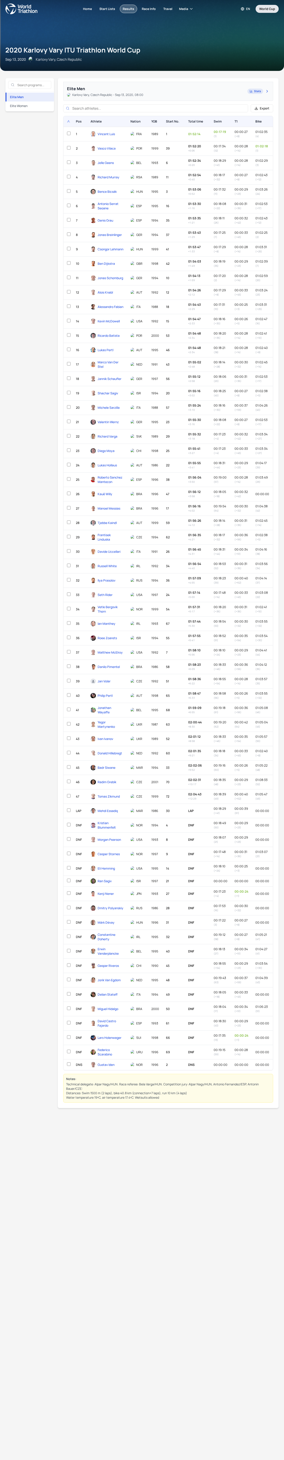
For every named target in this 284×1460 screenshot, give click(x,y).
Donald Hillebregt (110, 753)
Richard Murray (108, 177)
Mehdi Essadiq (108, 811)
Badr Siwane (106, 767)
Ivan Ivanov (105, 739)
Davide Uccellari (109, 551)
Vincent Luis (106, 134)
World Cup (267, 9)
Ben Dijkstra (106, 263)
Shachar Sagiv (108, 393)
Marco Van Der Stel (108, 364)
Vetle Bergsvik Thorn (108, 609)
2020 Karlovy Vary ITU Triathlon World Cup (72, 50)
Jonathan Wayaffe (104, 710)
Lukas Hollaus (107, 465)
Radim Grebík (107, 782)
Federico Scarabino (105, 1052)
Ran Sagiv (105, 881)
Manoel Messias (109, 508)
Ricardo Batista (109, 335)
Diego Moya (106, 451)
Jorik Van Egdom (109, 980)
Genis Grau (105, 220)
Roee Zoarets (107, 638)
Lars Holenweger (109, 1038)
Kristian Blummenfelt (107, 825)
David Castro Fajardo (107, 1023)
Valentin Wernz (108, 422)
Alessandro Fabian (110, 307)
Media (183, 9)
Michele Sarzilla (109, 407)
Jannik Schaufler (109, 379)
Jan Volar (104, 681)
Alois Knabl (105, 292)
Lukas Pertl (105, 350)
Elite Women (19, 106)
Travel (167, 9)
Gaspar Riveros (108, 966)
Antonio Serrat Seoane (108, 206)
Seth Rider (105, 595)
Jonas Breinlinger (110, 235)
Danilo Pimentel (109, 667)
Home (87, 9)
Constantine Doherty (106, 936)
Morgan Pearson (109, 839)
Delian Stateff (108, 994)
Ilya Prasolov (106, 580)
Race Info (149, 9)
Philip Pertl (105, 695)
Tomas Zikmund (109, 796)
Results (128, 9)
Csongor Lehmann (110, 249)
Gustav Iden (106, 1065)
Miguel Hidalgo (108, 1009)
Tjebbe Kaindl (107, 523)
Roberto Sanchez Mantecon (110, 479)
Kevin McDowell (109, 321)
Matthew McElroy (110, 652)
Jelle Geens (106, 163)
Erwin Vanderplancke (108, 951)
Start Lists (107, 9)
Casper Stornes (109, 854)
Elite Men (17, 97)
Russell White (107, 566)
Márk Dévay (106, 922)
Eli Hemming (106, 868)
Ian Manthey (106, 623)
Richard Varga (107, 436)
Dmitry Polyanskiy (110, 908)
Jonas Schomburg (110, 278)
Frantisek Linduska (104, 537)
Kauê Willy (105, 494)
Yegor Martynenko (106, 724)
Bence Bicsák (107, 191)
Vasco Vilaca (107, 148)
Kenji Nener (106, 894)
